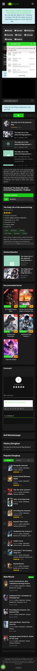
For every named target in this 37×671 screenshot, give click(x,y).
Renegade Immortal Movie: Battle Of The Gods (21, 637)
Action (6, 230)
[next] (30, 115)
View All (31, 577)
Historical (21, 557)
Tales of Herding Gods (21, 499)
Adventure (14, 230)
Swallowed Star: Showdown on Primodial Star (20, 597)
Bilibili (12, 218)
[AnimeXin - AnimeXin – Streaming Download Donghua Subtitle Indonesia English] (13, 5)
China (12, 224)
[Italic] (8, 408)
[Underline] (10, 408)
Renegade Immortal (20, 465)
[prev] (7, 115)
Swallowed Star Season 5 (22, 531)
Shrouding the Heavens (21, 511)
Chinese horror (17, 545)
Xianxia (19, 588)
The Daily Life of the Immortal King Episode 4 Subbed (27, 272)
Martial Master (18, 564)
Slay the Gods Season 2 (22, 490)
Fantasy (22, 230)
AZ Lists (18, 667)
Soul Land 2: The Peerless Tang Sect (22, 552)
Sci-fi (20, 515)
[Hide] (34, 44)
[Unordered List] (18, 408)
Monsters (21, 494)
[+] (23, 408)
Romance (17, 233)
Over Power (8, 233)
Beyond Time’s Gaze (20, 522)
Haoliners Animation (20, 218)
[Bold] (5, 408)
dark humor (26, 545)
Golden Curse (18, 541)
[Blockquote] (20, 408)
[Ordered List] (15, 408)
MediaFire (13, 199)
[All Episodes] (18, 115)
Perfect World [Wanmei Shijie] (21, 478)
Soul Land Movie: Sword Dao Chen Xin (19, 623)
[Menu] (8, 44)
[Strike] (13, 408)
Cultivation (26, 524)
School (24, 233)
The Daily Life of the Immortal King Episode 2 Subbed (27, 259)
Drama (15, 470)
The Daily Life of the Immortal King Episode (17, 448)
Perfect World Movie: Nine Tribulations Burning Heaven (19, 582)
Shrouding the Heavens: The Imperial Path (19, 611)
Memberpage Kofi (20, 21)
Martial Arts (22, 526)
